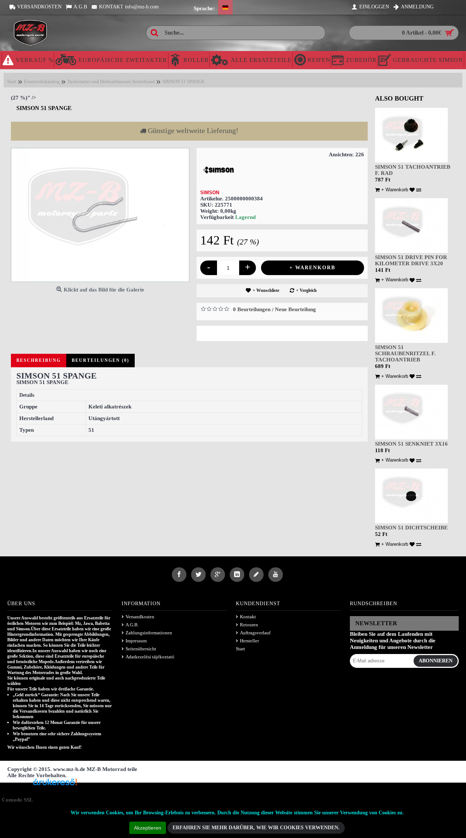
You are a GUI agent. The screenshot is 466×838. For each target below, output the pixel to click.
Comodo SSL (17, 800)
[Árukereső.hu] (55, 785)
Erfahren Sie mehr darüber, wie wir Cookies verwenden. (256, 827)
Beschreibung (38, 360)
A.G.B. (132, 624)
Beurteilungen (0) (100, 360)
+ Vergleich (306, 290)
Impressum (136, 640)
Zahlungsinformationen (149, 632)
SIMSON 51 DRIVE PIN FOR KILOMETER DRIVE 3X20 (411, 260)
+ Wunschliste (266, 290)
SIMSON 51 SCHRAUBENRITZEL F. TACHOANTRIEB (405, 353)
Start (240, 648)
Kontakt (248, 616)
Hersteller (249, 640)
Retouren (249, 624)
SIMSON (209, 192)
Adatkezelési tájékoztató (150, 656)
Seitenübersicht (141, 648)
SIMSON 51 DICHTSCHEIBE (411, 527)
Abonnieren (436, 660)
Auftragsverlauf (255, 632)
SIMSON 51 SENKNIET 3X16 (411, 444)
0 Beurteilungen (251, 309)
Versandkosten (140, 616)
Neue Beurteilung (295, 309)
